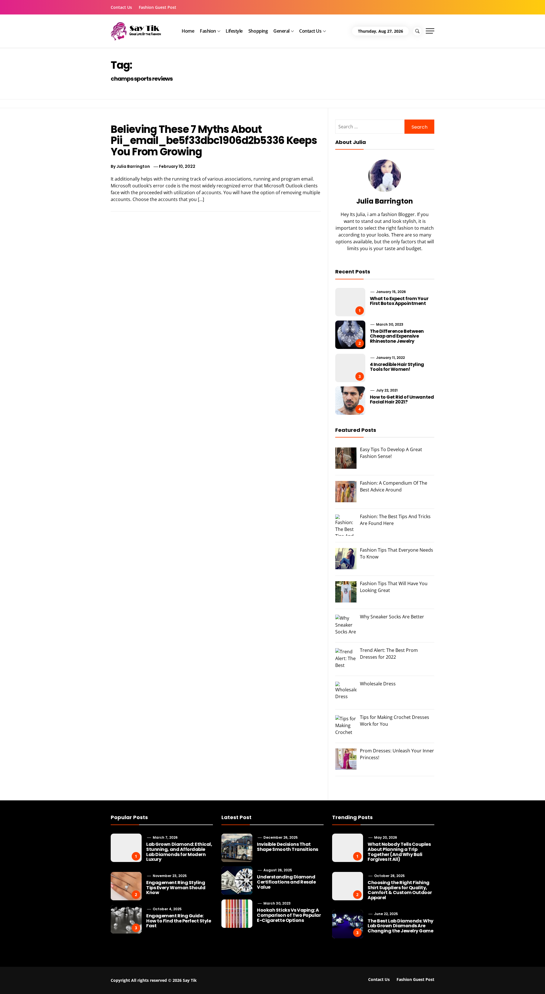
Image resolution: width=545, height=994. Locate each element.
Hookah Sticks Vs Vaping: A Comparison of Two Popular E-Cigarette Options (289, 915)
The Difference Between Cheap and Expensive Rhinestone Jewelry (397, 336)
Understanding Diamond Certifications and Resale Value (286, 882)
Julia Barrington (133, 166)
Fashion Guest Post (157, 7)
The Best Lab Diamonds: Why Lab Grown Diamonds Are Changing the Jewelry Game (400, 926)
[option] (91, 982)
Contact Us (121, 7)
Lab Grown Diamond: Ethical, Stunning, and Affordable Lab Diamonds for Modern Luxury (179, 852)
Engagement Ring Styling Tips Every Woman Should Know (175, 887)
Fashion (208, 31)
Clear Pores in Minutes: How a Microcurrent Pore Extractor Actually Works (461, 979)
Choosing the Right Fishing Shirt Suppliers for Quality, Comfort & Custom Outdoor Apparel (400, 890)
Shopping (258, 31)
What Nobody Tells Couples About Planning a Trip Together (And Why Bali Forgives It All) (399, 852)
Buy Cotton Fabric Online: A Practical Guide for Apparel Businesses (99, 979)
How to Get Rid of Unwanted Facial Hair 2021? (402, 399)
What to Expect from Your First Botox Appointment (399, 301)
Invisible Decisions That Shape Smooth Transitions (287, 847)
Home (188, 31)
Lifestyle (234, 31)
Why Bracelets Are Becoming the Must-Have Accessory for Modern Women (221, 979)
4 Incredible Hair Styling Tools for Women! (397, 367)
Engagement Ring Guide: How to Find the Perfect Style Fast (178, 921)
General (281, 31)
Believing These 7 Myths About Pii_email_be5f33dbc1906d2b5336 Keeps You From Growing (214, 140)
